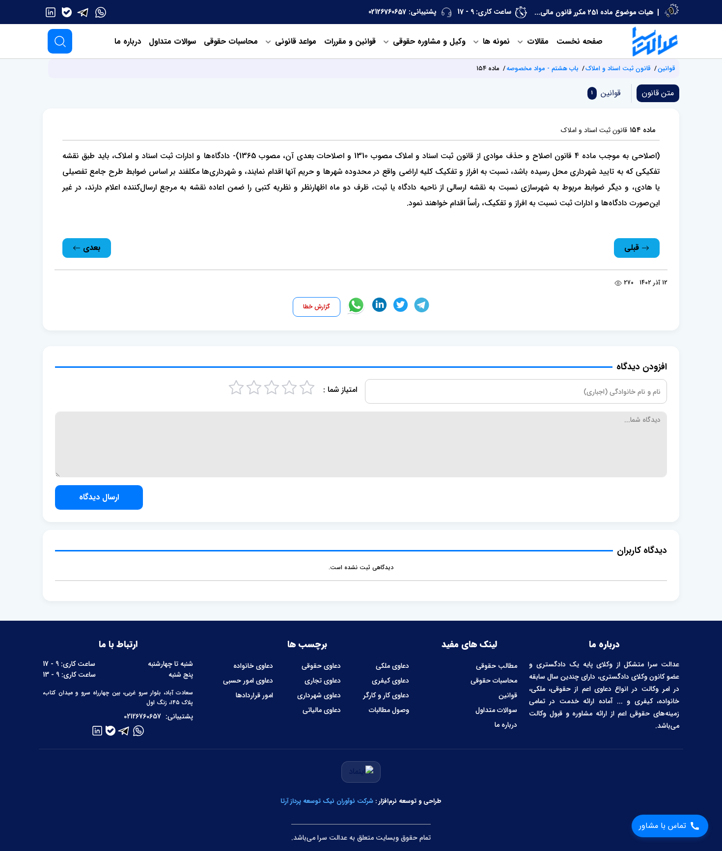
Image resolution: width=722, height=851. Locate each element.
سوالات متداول (172, 41)
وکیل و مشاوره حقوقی (428, 41)
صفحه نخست (579, 41)
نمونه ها (495, 41)
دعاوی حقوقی (321, 665)
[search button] (60, 41)
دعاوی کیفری (390, 680)
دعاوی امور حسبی (248, 680)
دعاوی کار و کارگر (386, 695)
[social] (100, 11)
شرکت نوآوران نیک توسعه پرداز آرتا (326, 801)
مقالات (537, 41)
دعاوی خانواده (253, 665)
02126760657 (387, 11)
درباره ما (127, 41)
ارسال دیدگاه (99, 497)
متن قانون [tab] (658, 93)
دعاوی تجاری (323, 680)
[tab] (604, 93)
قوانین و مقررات (350, 41)
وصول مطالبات (389, 710)
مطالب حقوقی (496, 665)
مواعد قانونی (294, 41)
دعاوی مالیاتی (322, 710)
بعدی (91, 248)
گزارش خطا (316, 306)
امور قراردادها (254, 695)
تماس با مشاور (662, 826)
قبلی (632, 248)
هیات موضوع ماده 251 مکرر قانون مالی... (594, 12)
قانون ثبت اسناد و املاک (618, 68)
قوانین (666, 68)
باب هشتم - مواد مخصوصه (542, 68)
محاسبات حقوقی (231, 41)
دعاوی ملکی (392, 665)
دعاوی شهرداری (319, 695)
